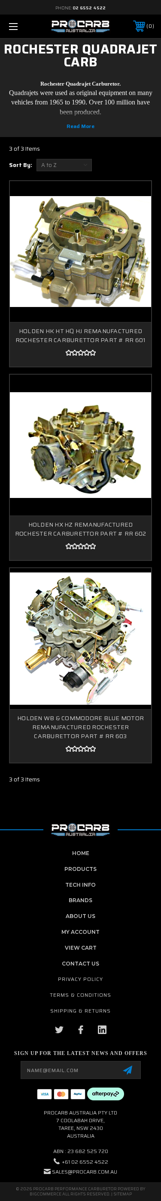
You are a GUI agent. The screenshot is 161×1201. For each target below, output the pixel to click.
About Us (80, 916)
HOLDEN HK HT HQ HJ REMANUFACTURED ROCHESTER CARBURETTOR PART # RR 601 (80, 335)
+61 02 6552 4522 (85, 1162)
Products (80, 869)
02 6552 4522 (89, 8)
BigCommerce (45, 1194)
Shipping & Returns (80, 1011)
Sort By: (20, 165)
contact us (80, 963)
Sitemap (122, 1194)
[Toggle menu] (23, 26)
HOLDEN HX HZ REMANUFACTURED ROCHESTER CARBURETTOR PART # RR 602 (80, 529)
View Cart (81, 948)
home (80, 853)
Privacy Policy (80, 979)
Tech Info (80, 885)
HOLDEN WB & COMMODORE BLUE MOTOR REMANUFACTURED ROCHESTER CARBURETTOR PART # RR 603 (80, 727)
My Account (80, 932)
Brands (80, 900)
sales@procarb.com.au (84, 1172)
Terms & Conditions (80, 995)
